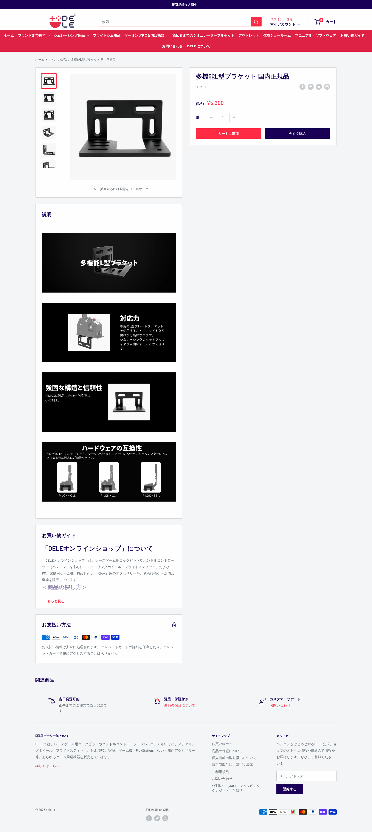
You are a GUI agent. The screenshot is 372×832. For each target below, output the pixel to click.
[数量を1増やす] (234, 117)
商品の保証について (179, 705)
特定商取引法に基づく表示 (232, 764)
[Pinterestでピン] (311, 86)
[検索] (256, 21)
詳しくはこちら (47, 766)
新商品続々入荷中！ (186, 4)
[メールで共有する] (327, 86)
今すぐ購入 (297, 133)
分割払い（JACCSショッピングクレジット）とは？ (236, 788)
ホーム (39, 59)
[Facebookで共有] (302, 86)
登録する (290, 789)
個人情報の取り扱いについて (234, 758)
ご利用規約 (220, 772)
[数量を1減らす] (211, 117)
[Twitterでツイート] (319, 86)
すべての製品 (58, 59)
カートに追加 (228, 133)
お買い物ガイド (224, 744)
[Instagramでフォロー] (165, 818)
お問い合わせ (280, 705)
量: (198, 117)
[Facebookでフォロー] (149, 818)
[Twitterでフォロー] (157, 818)
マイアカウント (283, 24)
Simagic (201, 87)
